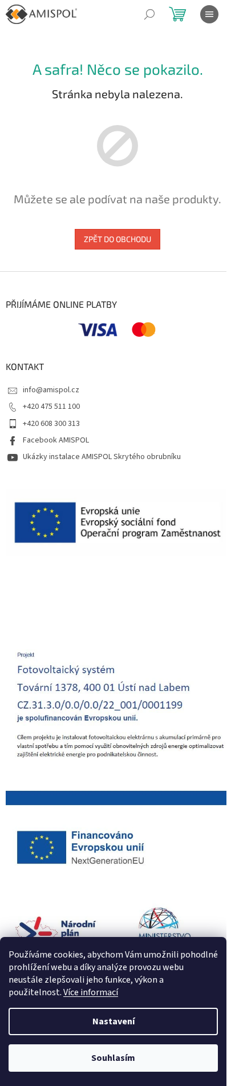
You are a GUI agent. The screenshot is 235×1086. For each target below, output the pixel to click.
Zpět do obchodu (117, 239)
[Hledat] (149, 14)
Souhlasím (113, 1058)
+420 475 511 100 (51, 406)
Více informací (90, 992)
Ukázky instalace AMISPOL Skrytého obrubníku (102, 456)
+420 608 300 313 (51, 423)
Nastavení (113, 1021)
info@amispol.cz (51, 390)
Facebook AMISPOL (56, 440)
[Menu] (209, 14)
